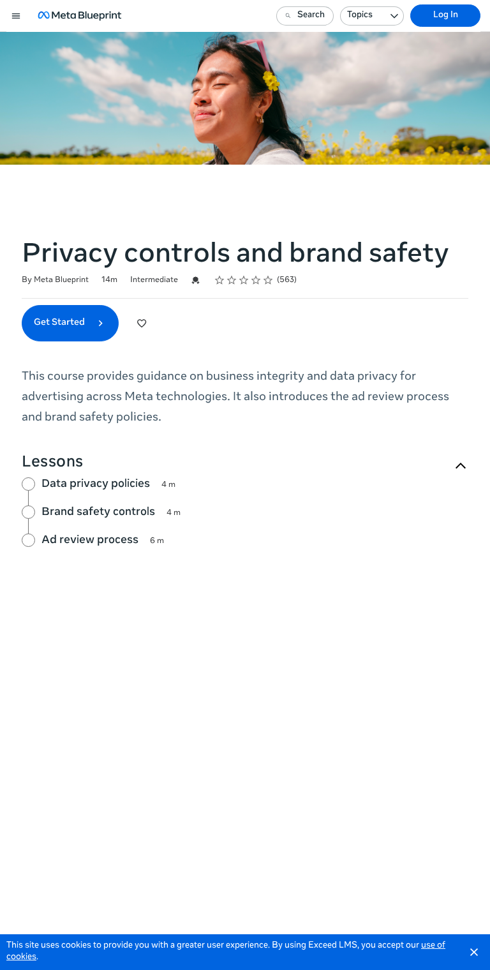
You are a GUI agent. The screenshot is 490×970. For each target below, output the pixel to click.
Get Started (60, 322)
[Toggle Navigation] (16, 16)
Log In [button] (445, 15)
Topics (360, 15)
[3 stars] (244, 280)
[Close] (474, 952)
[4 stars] (256, 280)
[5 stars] (268, 280)
